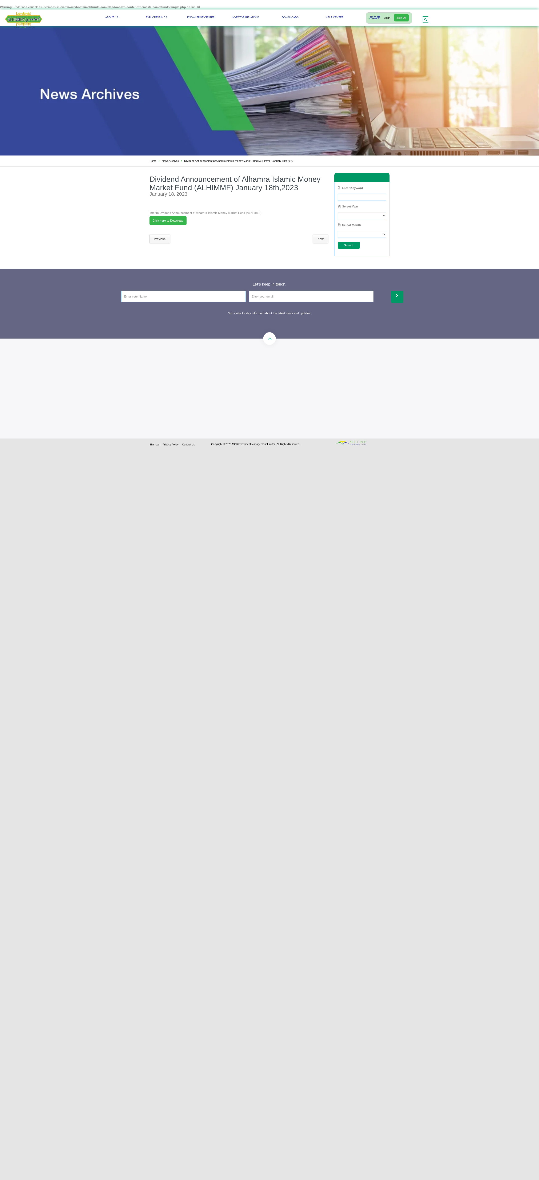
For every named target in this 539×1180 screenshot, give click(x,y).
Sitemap (154, 444)
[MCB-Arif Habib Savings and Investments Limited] (35, 18)
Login (387, 17)
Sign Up (401, 17)
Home (152, 160)
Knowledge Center (201, 17)
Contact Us (188, 444)
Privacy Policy (171, 444)
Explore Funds (156, 17)
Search (349, 245)
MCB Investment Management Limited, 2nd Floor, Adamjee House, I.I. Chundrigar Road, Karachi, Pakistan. (297, 397)
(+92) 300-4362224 (212, 393)
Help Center (335, 17)
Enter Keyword (352, 188)
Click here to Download (168, 220)
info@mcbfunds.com (281, 378)
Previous (159, 239)
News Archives (170, 160)
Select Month (351, 225)
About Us (111, 17)
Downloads (290, 17)
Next (321, 239)
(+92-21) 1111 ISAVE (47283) (218, 378)
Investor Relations (245, 17)
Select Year (350, 206)
